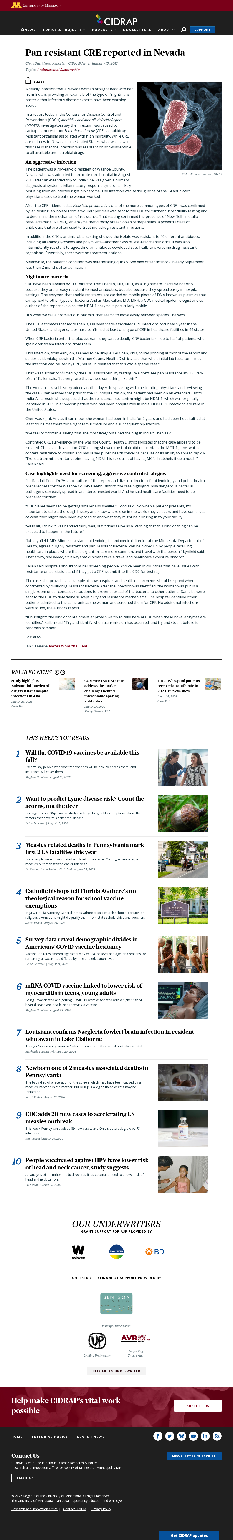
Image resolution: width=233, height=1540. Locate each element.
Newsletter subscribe (194, 1456)
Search (183, 29)
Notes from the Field (68, 646)
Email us (25, 1478)
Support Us (198, 1406)
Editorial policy (50, 1437)
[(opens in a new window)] (36, 5)
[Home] (116, 19)
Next (62, 672)
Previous (57, 672)
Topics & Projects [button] (62, 30)
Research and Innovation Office (34, 1509)
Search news (91, 1437)
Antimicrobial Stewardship (58, 70)
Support (202, 30)
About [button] (165, 30)
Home (17, 1437)
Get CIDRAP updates (189, 1535)
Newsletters (137, 30)
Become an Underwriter (116, 1371)
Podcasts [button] (102, 30)
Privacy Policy (101, 1509)
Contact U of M (74, 1509)
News (30, 30)
